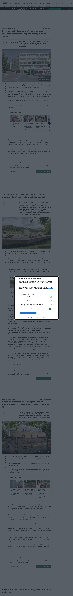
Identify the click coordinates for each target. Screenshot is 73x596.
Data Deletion (30, 317)
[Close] (56, 279)
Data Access (36, 317)
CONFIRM (28, 313)
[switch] (50, 297)
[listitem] (36, 294)
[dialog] (36, 298)
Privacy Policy (42, 317)
